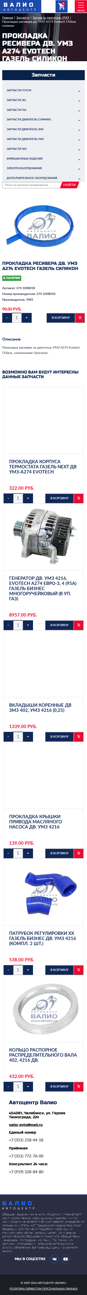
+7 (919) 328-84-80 (26, 1172)
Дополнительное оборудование (32, 178)
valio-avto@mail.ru (26, 1125)
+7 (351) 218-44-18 (26, 1140)
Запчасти (22, 17)
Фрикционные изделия (25, 158)
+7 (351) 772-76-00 (26, 1156)
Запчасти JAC (16, 100)
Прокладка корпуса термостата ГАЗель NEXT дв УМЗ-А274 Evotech (43, 467)
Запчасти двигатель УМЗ (51, 17)
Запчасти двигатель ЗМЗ (25, 129)
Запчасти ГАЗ (16, 110)
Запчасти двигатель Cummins (29, 119)
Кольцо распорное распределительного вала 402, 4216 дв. (43, 1055)
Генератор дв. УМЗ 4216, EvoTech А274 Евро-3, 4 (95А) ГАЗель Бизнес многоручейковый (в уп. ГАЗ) (42, 588)
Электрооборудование (24, 168)
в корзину (61, 317)
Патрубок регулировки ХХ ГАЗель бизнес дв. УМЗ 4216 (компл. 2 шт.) (42, 938)
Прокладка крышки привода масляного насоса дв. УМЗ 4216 (35, 822)
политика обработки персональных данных (43, 1288)
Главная (7, 17)
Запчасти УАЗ (17, 149)
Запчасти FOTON (19, 90)
